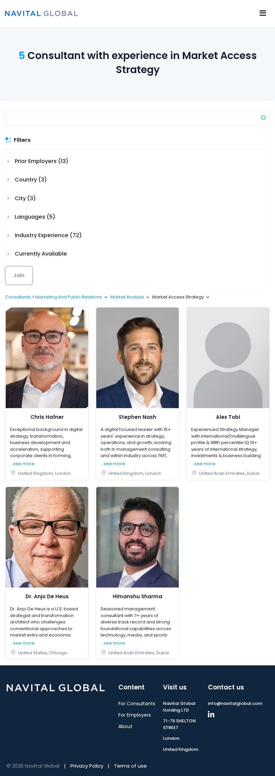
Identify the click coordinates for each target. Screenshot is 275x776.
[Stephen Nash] (137, 357)
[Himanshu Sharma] (137, 537)
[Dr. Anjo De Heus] (47, 537)
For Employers (134, 715)
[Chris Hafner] (47, 357)
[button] (43, 161)
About (125, 726)
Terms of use (130, 765)
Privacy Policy (86, 765)
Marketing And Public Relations (68, 297)
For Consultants (136, 703)
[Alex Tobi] (228, 357)
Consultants (18, 297)
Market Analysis (127, 297)
